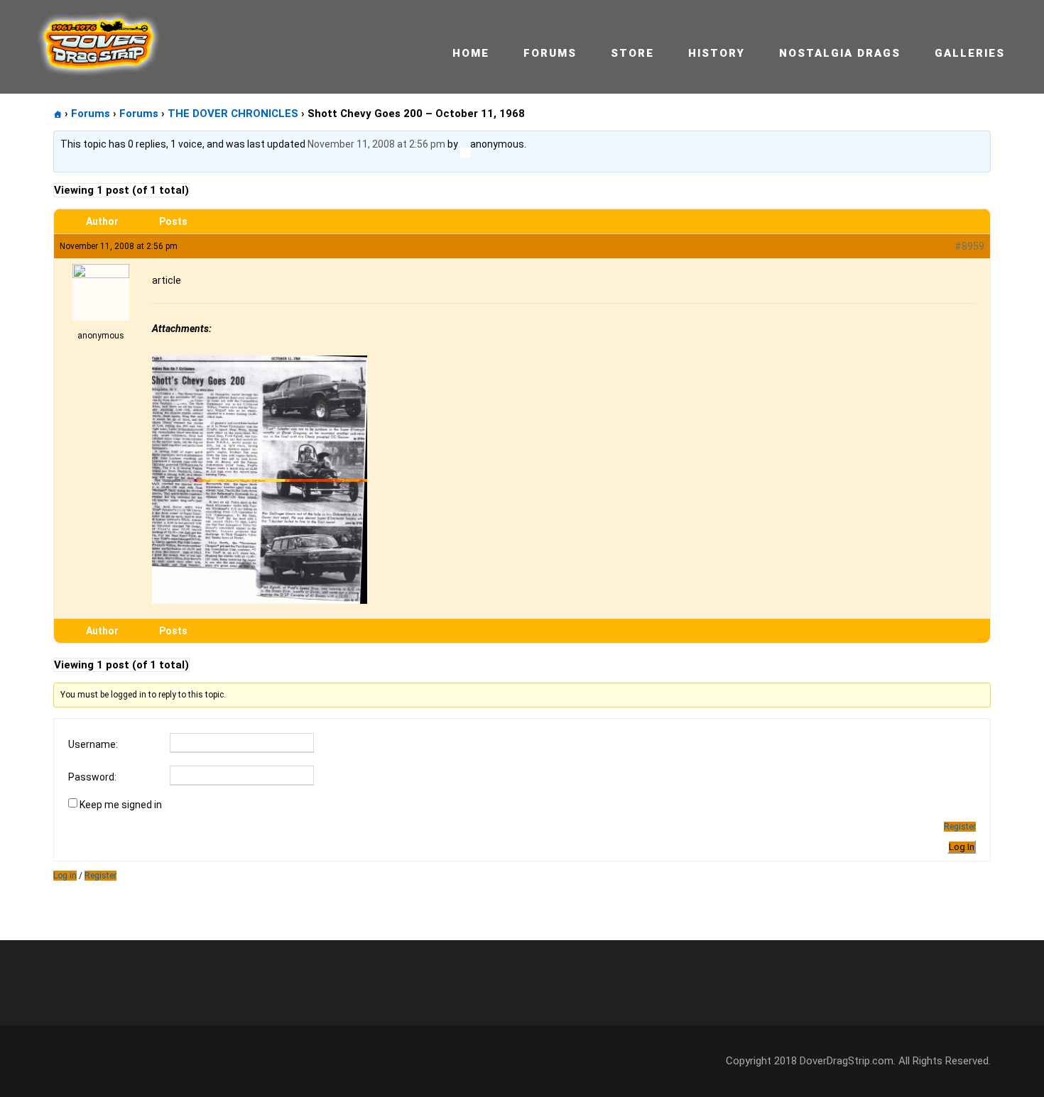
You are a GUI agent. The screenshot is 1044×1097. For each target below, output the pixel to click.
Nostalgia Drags (840, 53)
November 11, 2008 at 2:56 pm (376, 144)
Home (470, 53)
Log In (961, 847)
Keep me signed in (121, 804)
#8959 (969, 246)
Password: (92, 777)
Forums (550, 53)
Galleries (970, 53)
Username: (93, 744)
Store (632, 53)
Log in (65, 876)
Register (960, 827)
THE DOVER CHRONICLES (233, 113)
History (716, 53)
